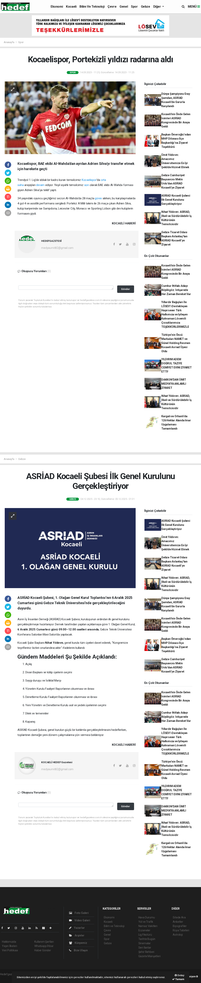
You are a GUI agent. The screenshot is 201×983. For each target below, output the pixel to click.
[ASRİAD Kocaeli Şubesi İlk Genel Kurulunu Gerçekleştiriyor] (70, 547)
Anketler (178, 921)
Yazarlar (79, 927)
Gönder (125, 289)
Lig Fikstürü (145, 934)
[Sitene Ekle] (52, 928)
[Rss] (38, 928)
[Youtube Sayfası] (24, 928)
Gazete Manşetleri (149, 956)
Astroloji (178, 934)
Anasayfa (9, 42)
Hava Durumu (146, 917)
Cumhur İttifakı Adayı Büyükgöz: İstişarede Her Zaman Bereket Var (176, 290)
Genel (124, 6)
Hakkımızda (9, 941)
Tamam (179, 979)
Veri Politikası (10, 950)
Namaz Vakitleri (147, 926)
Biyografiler (180, 926)
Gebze (145, 6)
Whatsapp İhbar (43, 946)
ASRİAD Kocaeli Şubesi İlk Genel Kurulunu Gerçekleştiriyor (175, 199)
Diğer (157, 6)
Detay (180, 975)
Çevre (112, 6)
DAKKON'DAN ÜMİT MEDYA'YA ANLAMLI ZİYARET (173, 383)
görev (98, 198)
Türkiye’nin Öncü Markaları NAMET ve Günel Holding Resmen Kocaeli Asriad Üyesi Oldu (175, 343)
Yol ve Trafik (145, 921)
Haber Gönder (42, 950)
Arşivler (79, 935)
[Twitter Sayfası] (10, 928)
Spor (134, 6)
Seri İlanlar (144, 947)
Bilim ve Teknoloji (91, 6)
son (86, 185)
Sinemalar (144, 943)
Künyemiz (80, 942)
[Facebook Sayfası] (3, 928)
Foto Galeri (81, 912)
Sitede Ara (179, 917)
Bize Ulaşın (80, 950)
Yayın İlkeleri (9, 946)
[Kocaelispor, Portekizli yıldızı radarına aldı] (70, 117)
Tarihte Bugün (146, 939)
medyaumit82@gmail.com (57, 247)
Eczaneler (144, 930)
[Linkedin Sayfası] (31, 928)
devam (40, 185)
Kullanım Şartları (44, 941)
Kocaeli (71, 6)
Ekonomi (57, 6)
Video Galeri (82, 920)
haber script (7, 978)
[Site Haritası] (45, 928)
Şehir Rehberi (146, 951)
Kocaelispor (89, 180)
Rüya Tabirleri (181, 930)
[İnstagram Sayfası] (17, 928)
